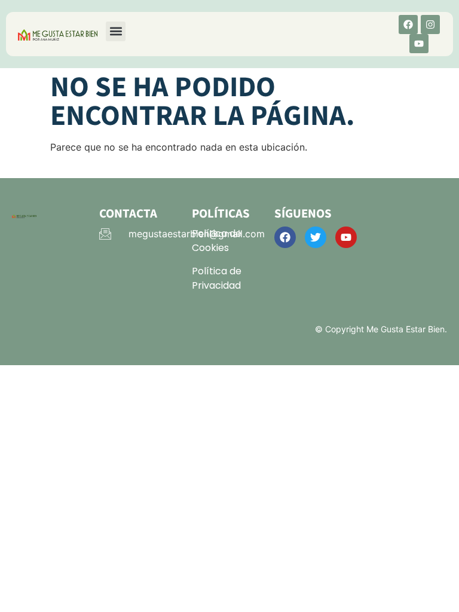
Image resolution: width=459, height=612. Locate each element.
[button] (116, 31)
